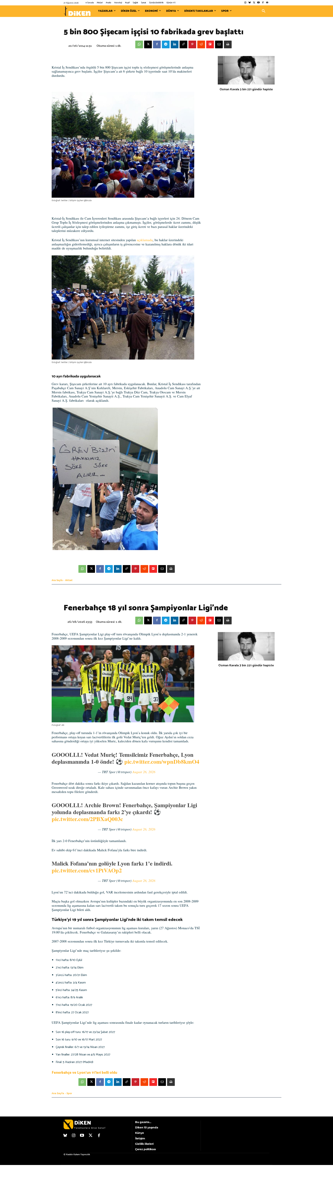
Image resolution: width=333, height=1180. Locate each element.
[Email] (219, 44)
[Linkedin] (174, 44)
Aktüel (68, 580)
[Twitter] (254, 3)
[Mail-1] (267, 3)
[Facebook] (263, 3)
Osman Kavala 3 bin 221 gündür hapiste (246, 89)
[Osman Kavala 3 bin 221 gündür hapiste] (246, 70)
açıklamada (145, 240)
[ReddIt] (201, 44)
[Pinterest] (192, 44)
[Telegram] (166, 44)
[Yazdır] (228, 44)
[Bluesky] (249, 3)
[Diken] (77, 11)
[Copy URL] (183, 44)
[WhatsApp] (139, 44)
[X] (148, 44)
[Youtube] (258, 3)
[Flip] (210, 44)
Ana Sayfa (57, 580)
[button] (263, 11)
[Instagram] (245, 3)
